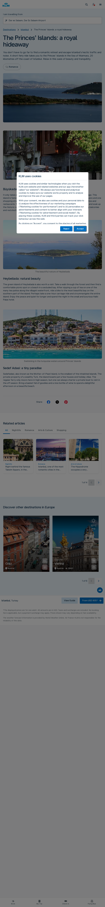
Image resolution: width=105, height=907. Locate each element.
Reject (66, 229)
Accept (80, 229)
